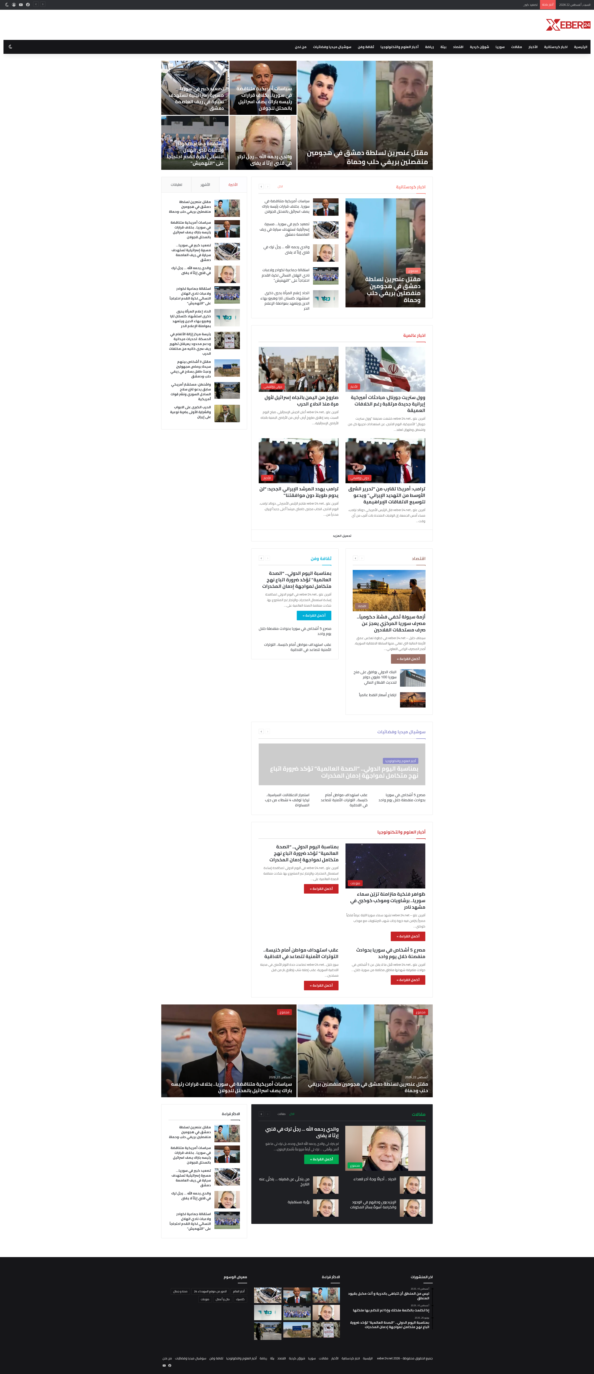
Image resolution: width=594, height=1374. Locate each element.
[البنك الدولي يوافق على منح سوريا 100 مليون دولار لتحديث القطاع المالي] (413, 678)
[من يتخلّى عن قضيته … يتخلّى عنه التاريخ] (326, 1185)
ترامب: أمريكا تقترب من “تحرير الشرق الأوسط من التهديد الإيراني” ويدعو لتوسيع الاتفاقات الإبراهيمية (386, 495)
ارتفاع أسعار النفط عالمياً (378, 694)
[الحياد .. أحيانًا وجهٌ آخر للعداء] (412, 1185)
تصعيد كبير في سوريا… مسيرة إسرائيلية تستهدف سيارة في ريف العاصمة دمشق (487, 4)
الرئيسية (580, 47)
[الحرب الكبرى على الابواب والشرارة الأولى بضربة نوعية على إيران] (227, 413)
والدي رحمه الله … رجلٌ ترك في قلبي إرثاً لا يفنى (264, 159)
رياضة (429, 47)
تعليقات (176, 184)
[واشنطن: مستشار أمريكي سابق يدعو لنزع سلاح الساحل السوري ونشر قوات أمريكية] (227, 390)
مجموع (421, 1012)
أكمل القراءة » (408, 659)
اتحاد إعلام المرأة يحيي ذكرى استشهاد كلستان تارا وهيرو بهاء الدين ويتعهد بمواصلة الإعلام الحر (285, 300)
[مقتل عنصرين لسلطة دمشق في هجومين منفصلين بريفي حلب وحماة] (365, 115)
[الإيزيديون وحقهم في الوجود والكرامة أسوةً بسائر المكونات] (412, 1208)
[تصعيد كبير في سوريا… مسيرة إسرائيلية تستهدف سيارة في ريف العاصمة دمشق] (326, 230)
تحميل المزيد (342, 535)
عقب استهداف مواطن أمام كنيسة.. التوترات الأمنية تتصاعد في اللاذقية (297, 647)
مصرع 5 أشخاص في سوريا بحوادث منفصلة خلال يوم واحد (295, 631)
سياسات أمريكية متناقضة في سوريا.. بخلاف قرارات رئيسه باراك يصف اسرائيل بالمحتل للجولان (264, 98)
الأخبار (533, 47)
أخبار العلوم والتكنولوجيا (400, 47)
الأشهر (205, 184)
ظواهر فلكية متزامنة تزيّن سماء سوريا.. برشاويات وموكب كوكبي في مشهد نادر (387, 900)
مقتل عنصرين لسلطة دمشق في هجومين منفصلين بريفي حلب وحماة (367, 157)
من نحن (301, 47)
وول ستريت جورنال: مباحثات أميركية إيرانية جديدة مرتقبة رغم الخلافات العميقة (388, 404)
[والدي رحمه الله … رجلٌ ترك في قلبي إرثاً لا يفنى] (263, 143)
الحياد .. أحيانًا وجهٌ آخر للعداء (374, 1178)
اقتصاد (458, 47)
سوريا (500, 47)
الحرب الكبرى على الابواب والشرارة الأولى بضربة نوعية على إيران (190, 412)
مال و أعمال (223, 1299)
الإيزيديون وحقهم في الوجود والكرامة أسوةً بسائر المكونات (373, 1204)
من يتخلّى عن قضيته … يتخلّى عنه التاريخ (284, 1181)
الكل (280, 186)
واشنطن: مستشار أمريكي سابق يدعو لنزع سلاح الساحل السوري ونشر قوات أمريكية (191, 391)
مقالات (516, 47)
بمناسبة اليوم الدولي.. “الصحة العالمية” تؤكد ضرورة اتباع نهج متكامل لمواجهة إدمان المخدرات (296, 579)
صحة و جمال (180, 1291)
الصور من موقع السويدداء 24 (210, 1291)
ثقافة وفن (366, 47)
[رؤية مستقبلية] (326, 1208)
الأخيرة (233, 184)
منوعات (205, 1299)
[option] (297, 115)
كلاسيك (240, 1299)
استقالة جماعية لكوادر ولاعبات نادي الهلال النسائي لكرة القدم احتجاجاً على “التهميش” (195, 153)
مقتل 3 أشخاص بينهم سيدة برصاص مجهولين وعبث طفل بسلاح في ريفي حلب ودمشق (190, 369)
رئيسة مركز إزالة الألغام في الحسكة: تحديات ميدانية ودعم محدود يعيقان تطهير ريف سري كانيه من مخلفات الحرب (190, 344)
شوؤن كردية (479, 47)
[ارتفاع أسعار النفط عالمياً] (413, 700)
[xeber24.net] (568, 25)
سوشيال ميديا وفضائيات (332, 47)
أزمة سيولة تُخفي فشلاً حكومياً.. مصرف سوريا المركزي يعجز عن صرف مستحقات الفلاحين (391, 623)
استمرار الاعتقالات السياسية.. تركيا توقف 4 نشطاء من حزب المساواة (287, 800)
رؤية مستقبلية (299, 1201)
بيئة (443, 47)
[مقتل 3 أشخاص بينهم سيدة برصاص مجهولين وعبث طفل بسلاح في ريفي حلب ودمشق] (227, 368)
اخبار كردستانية (556, 47)
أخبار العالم (239, 1291)
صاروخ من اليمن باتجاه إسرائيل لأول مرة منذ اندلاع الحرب (302, 400)
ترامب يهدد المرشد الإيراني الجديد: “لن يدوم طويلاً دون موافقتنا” (299, 491)
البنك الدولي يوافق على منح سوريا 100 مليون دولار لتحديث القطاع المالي (375, 677)
